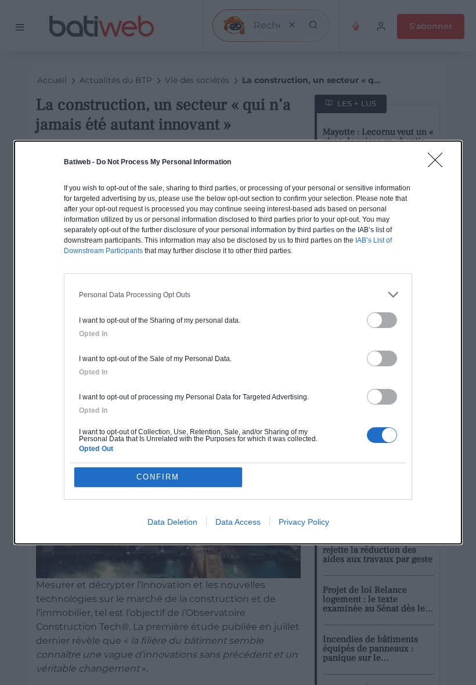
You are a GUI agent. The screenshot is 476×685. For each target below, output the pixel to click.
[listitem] (238, 295)
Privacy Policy (304, 522)
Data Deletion (172, 522)
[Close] (439, 164)
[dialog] (238, 342)
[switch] (382, 320)
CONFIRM (157, 477)
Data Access (238, 522)
